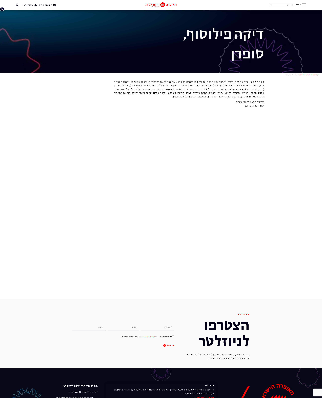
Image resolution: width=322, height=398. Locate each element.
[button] (304, 5)
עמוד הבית (314, 75)
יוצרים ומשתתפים (304, 75)
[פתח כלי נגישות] (2, 9)
